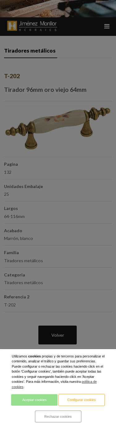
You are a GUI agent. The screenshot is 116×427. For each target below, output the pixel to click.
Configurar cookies (81, 400)
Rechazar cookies (58, 416)
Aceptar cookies (34, 400)
